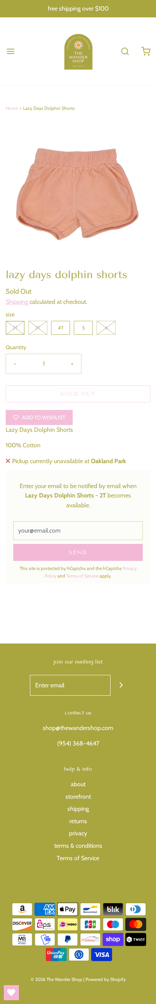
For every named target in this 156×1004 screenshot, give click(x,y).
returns (78, 821)
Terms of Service (82, 576)
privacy (78, 833)
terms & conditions (78, 845)
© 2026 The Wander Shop (57, 979)
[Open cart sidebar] (145, 51)
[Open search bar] (124, 51)
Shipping (17, 301)
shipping (78, 808)
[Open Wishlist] (11, 992)
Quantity (16, 347)
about (78, 784)
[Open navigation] (10, 51)
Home (12, 108)
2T (15, 328)
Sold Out (78, 394)
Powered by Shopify (106, 979)
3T (38, 328)
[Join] (121, 685)
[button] (78, 195)
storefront (78, 796)
